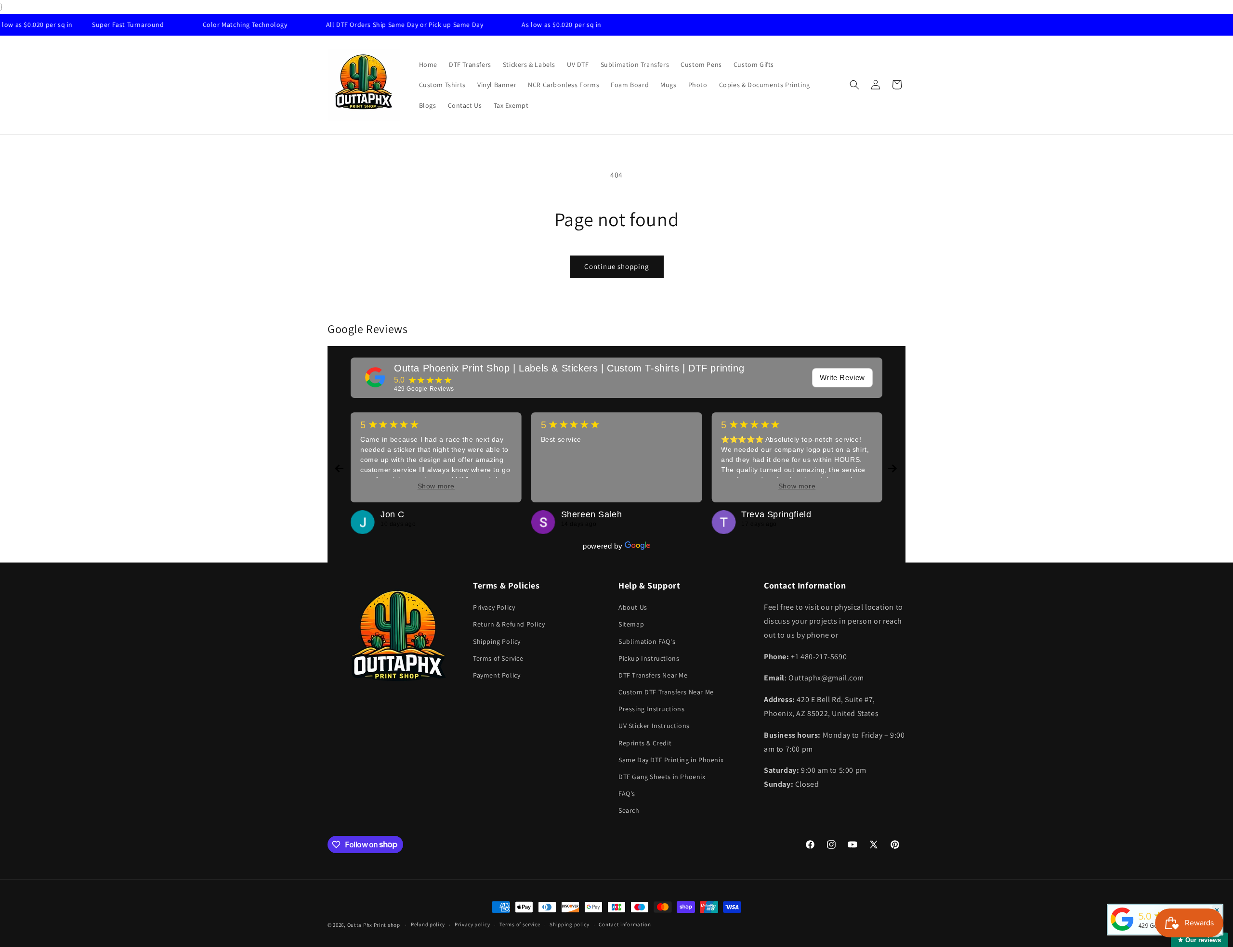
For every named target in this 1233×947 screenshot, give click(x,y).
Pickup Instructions (648, 658)
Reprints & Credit (644, 743)
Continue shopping (616, 266)
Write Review (842, 377)
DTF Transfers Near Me (653, 675)
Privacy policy (472, 924)
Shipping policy (570, 924)
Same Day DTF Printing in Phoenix (670, 759)
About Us (632, 607)
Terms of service (519, 924)
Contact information (625, 924)
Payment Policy (496, 675)
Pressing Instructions (651, 708)
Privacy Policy (494, 607)
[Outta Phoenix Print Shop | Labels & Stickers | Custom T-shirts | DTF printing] (375, 377)
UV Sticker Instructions (654, 725)
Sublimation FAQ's (646, 641)
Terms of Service (498, 658)
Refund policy (428, 924)
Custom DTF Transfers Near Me (666, 692)
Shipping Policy (497, 641)
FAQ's (626, 793)
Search (629, 810)
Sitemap (631, 624)
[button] (854, 84)
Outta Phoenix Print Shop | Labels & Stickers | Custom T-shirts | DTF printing (569, 368)
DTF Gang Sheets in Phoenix (662, 776)
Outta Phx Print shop (373, 924)
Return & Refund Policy (509, 624)
